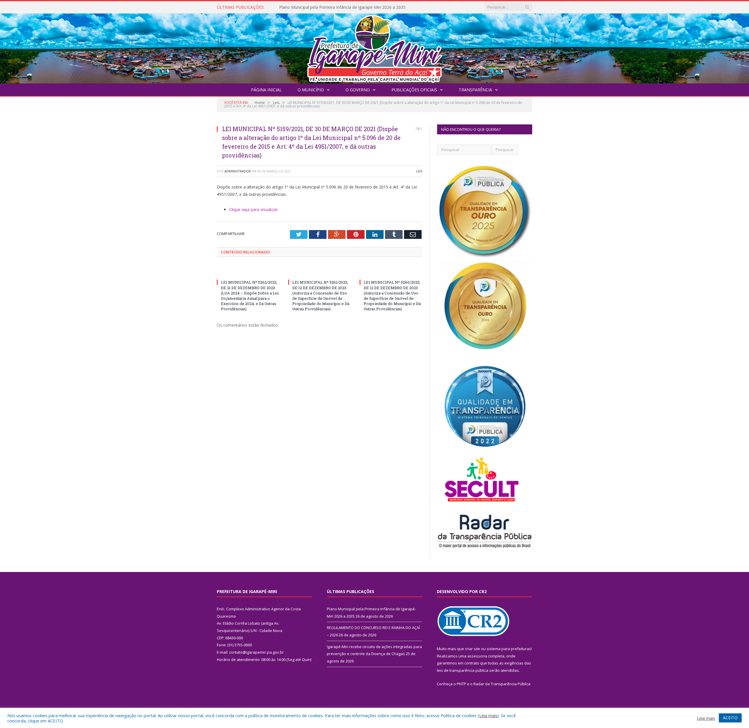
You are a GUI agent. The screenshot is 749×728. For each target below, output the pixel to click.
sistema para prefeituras (509, 648)
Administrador (237, 171)
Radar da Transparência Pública (501, 683)
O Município (311, 90)
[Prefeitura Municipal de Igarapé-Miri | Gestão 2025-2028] (374, 47)
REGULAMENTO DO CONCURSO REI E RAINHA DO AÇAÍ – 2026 (340, 7)
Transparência (475, 90)
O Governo (358, 90)
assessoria (477, 656)
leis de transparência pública (462, 670)
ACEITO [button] (730, 717)
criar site (472, 648)
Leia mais (488, 715)
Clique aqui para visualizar (253, 209)
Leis (419, 171)
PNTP (461, 683)
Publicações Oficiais (414, 90)
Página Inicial (266, 90)
